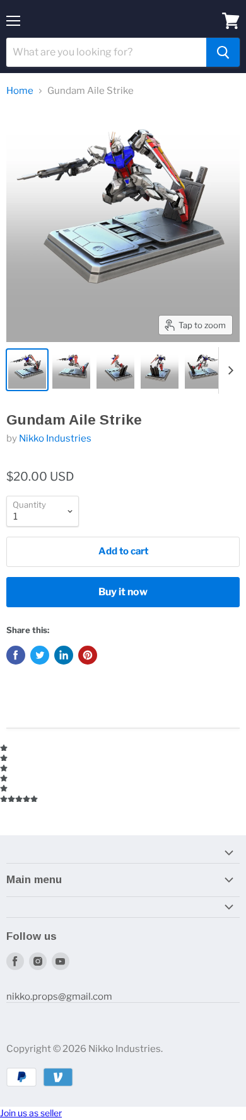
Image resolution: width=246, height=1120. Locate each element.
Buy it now (123, 592)
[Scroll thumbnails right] (228, 370)
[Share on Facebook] (15, 655)
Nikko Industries (55, 438)
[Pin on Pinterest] (87, 655)
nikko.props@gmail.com (59, 996)
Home (19, 91)
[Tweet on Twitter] (39, 655)
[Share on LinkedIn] (63, 655)
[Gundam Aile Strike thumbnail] (27, 370)
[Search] (223, 52)
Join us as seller (31, 1112)
